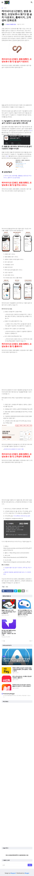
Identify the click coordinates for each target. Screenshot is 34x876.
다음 (4, 641)
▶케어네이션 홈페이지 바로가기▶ (14, 449)
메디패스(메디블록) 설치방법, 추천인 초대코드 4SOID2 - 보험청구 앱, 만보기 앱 (9, 633)
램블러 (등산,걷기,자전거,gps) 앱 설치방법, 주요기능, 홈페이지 (9, 611)
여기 (30, 130)
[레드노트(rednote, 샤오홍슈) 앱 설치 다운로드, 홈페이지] (6, 679)
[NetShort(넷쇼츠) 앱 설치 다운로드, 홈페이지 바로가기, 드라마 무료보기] (6, 687)
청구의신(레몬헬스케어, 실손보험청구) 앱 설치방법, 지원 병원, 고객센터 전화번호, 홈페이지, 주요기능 (25, 612)
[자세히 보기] (26, 591)
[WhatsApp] (19, 591)
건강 (5, 8)
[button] (2, 2)
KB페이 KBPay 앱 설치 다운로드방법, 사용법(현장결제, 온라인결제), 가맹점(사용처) (22, 669)
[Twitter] (15, 591)
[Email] (23, 591)
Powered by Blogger (9, 693)
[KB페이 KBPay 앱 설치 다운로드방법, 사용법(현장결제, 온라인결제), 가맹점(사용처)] (6, 670)
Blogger (27, 873)
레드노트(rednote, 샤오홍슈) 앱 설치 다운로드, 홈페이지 (22, 677)
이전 (30, 641)
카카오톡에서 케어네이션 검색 (21, 516)
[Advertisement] (17, 85)
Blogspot (13, 873)
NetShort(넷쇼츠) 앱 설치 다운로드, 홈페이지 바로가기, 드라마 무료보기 (21, 685)
